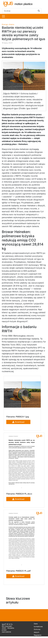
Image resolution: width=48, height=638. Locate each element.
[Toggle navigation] (3, 16)
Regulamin (37, 635)
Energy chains (8, 24)
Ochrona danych (37, 630)
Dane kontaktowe (38, 625)
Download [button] (19, 422)
